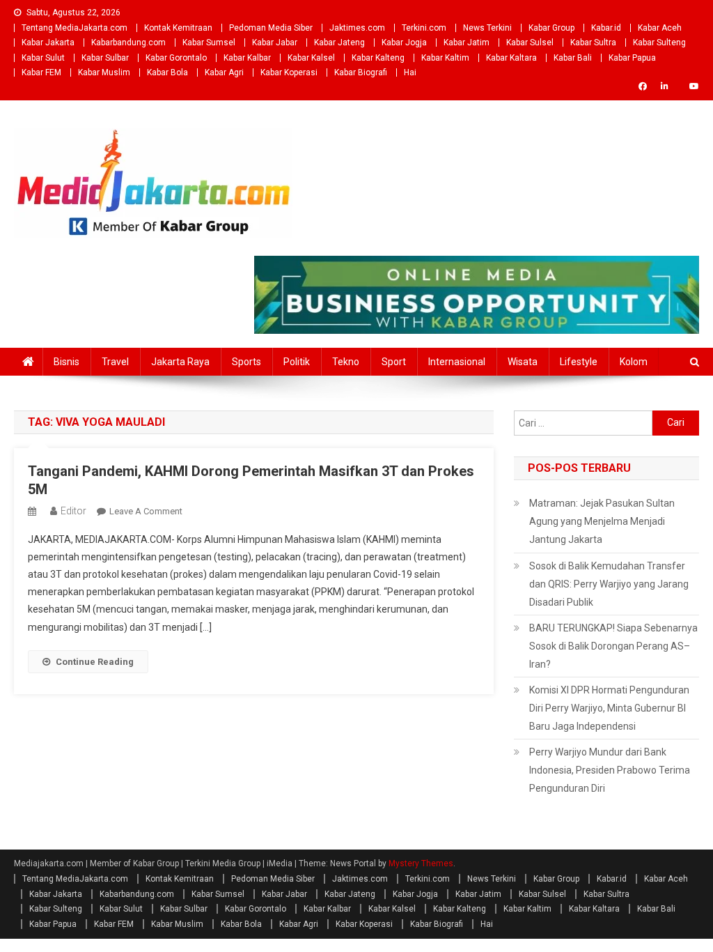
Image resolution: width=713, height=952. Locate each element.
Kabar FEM (41, 72)
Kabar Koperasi (289, 72)
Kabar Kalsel (311, 58)
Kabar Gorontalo (176, 58)
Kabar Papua (632, 58)
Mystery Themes (421, 863)
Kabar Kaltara (511, 58)
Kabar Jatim (466, 42)
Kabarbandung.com (128, 42)
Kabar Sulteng (659, 42)
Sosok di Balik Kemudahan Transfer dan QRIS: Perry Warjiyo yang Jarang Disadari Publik (609, 584)
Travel (115, 361)
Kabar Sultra (593, 42)
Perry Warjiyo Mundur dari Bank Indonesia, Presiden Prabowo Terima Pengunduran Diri (609, 770)
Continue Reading (95, 662)
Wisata (523, 361)
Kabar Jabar (274, 42)
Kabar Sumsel (208, 42)
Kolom (634, 361)
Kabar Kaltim (445, 58)
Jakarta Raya (180, 361)
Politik (296, 361)
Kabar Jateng (339, 42)
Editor (73, 510)
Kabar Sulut (43, 58)
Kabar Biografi (360, 72)
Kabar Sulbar (105, 58)
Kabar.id (606, 28)
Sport (394, 361)
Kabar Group (551, 28)
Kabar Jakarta (48, 42)
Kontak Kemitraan (178, 28)
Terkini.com (424, 28)
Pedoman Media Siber (271, 28)
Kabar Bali (573, 58)
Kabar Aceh (660, 28)
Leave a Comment (145, 511)
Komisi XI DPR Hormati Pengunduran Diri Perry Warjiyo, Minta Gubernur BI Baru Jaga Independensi (609, 708)
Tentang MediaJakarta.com (74, 28)
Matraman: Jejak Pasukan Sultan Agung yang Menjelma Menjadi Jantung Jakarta (602, 521)
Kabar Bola (167, 72)
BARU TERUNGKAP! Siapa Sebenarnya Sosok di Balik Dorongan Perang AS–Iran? (613, 646)
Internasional (456, 361)
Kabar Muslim (104, 72)
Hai (410, 72)
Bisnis (66, 361)
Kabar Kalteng (378, 58)
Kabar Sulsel (530, 42)
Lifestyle (578, 361)
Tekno (345, 361)
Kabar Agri (224, 72)
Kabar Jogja (404, 42)
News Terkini (487, 28)
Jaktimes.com (357, 28)
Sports (246, 361)
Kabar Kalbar (247, 58)
